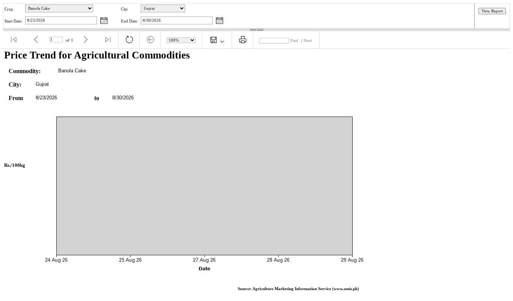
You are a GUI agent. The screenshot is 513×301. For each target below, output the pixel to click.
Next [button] (307, 41)
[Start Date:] (103, 21)
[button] (13, 39)
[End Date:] (219, 21)
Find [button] (294, 41)
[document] (256, 173)
